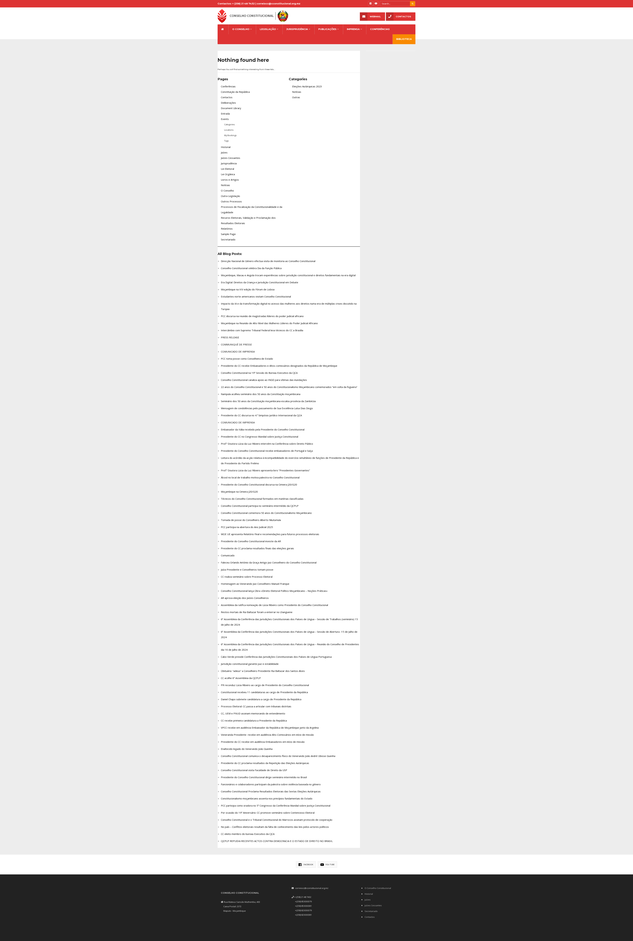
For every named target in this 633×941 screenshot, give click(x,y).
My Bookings (230, 135)
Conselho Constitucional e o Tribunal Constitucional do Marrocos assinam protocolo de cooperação (276, 819)
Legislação (268, 29)
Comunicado (228, 555)
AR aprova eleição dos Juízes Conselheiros (245, 598)
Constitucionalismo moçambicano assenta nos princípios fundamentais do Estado (266, 798)
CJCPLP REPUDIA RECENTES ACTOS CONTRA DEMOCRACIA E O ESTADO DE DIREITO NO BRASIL (277, 841)
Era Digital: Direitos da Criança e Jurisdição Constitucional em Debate (259, 282)
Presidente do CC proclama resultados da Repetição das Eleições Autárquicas (265, 763)
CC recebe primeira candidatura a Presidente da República (254, 720)
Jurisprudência (297, 29)
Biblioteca (404, 39)
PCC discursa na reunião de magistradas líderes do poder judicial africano (262, 316)
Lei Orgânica (228, 174)
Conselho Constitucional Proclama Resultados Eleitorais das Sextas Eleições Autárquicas (271, 791)
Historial (225, 147)
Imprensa (353, 29)
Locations (229, 129)
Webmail (375, 16)
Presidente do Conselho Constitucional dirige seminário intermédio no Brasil (264, 777)
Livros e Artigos (230, 179)
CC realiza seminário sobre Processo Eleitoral (246, 576)
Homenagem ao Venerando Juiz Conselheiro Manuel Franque (255, 583)
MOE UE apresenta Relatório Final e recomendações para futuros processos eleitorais (270, 534)
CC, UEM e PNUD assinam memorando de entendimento (253, 713)
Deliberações (228, 102)
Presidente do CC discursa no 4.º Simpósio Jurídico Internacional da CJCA (261, 415)
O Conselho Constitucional (378, 888)
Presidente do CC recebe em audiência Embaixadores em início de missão (263, 741)
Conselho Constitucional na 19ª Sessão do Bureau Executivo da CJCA (259, 372)
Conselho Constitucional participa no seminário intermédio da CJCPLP (260, 505)
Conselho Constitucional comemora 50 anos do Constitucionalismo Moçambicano (266, 513)
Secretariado (228, 239)
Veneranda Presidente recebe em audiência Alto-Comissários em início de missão (267, 734)
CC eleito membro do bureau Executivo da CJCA (247, 834)
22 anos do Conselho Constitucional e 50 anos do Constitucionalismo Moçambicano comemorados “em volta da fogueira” (289, 387)
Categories (229, 124)
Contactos (403, 16)
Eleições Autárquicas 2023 (307, 86)
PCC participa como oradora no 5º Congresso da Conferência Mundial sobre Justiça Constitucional (275, 805)
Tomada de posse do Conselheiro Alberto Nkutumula (251, 520)
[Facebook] (370, 3)
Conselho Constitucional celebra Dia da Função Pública (251, 268)
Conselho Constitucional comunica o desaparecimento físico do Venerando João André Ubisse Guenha (278, 756)
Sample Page (228, 234)
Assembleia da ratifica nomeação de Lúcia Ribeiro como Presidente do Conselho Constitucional (274, 605)
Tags (226, 140)
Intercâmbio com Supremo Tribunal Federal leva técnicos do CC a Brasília (262, 330)
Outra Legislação (230, 196)
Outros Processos (231, 201)
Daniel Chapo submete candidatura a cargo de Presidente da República (261, 699)
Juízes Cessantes (230, 158)
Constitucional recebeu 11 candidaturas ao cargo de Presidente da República (264, 692)
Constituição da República (235, 91)
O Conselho (240, 29)
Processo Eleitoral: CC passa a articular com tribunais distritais (256, 706)
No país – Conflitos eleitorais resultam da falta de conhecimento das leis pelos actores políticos (275, 826)
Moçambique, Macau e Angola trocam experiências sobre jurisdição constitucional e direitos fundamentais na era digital (288, 275)
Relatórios (227, 228)
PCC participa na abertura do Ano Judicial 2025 (247, 527)
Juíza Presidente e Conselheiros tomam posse (247, 569)
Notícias (225, 185)
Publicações (327, 29)
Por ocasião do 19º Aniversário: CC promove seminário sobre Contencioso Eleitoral (268, 812)
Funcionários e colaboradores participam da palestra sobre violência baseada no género (271, 784)
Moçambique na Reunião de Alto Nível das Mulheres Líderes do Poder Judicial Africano (269, 323)
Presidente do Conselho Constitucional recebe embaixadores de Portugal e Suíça (267, 450)
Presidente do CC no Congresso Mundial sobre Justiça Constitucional (259, 436)
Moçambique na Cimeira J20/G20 (239, 491)
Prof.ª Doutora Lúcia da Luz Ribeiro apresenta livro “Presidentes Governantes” (265, 470)
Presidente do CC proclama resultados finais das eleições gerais (257, 548)
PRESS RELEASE (230, 337)
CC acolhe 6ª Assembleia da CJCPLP (241, 678)
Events (225, 119)
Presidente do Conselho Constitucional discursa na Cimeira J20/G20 (259, 484)
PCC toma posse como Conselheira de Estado (247, 358)
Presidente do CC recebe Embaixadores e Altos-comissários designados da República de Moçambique (279, 365)
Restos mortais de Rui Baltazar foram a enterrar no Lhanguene (256, 612)
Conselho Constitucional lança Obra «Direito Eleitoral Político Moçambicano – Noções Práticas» (274, 590)
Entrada (225, 113)
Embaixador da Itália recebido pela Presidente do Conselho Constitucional (262, 429)
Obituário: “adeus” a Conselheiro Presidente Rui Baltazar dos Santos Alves (263, 671)
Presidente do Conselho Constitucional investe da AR (251, 541)
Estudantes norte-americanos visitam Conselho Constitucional (256, 296)
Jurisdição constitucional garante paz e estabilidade (250, 663)
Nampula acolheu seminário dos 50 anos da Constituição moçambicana (260, 394)
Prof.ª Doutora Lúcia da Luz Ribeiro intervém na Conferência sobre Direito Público (267, 443)
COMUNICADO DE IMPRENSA (238, 351)
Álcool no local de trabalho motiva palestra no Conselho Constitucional (260, 477)
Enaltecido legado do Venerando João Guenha (246, 748)
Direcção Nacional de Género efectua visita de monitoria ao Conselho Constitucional (268, 261)
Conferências (380, 29)
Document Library (231, 108)
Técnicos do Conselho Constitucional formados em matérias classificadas (262, 498)
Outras (296, 97)
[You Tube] (376, 3)
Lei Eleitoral (227, 168)
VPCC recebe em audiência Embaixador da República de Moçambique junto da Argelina (270, 727)
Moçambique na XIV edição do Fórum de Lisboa (247, 289)
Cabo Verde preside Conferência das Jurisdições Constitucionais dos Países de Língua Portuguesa (276, 656)
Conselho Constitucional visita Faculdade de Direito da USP (254, 770)
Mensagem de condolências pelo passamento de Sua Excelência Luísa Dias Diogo (267, 408)
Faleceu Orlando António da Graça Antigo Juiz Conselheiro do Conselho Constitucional (268, 562)
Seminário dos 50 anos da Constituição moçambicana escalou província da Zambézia (268, 401)
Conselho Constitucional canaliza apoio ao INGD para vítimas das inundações (264, 380)
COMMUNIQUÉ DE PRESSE (236, 344)
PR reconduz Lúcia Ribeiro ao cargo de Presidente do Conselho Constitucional (265, 685)
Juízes (224, 152)
